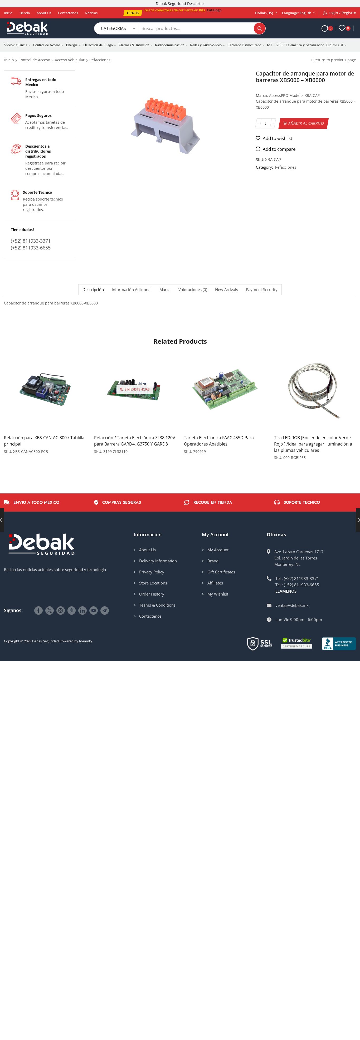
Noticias (91, 13)
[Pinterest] (71, 610)
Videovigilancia (15, 45)
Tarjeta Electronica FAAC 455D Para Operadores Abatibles (219, 441)
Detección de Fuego (98, 45)
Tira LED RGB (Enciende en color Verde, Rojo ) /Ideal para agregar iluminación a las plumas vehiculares (313, 444)
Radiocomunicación (169, 45)
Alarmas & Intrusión (133, 45)
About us (44, 13)
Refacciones (99, 59)
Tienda (24, 13)
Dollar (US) (264, 13)
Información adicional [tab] (132, 289)
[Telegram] (104, 610)
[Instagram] (60, 610)
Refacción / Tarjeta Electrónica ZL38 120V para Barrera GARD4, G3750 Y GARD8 (134, 441)
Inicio (8, 13)
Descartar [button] (195, 3)
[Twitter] (49, 610)
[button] (132, 13)
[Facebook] (38, 610)
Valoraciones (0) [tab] (192, 289)
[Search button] (259, 28)
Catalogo (214, 10)
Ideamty (85, 641)
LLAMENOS (285, 591)
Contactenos (68, 13)
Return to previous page (334, 59)
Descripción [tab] (93, 289)
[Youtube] (93, 610)
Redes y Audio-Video (206, 45)
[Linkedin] (82, 610)
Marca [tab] (165, 289)
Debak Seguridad (45, 641)
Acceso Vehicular (70, 59)
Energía (71, 45)
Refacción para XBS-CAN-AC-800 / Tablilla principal (44, 441)
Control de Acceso (46, 45)
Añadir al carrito (306, 123)
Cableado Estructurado (244, 45)
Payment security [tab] (262, 289)
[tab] (93, 289)
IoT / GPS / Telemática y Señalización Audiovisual (305, 45)
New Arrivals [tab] (226, 289)
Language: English (296, 13)
